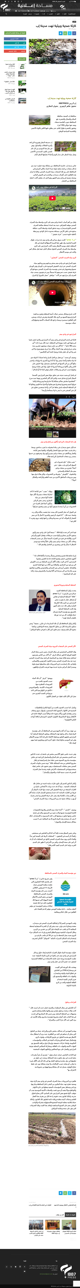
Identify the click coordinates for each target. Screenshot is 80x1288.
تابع (24, 43)
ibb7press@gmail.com (46, 1274)
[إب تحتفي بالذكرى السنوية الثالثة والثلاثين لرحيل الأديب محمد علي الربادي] (36, 1225)
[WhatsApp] (8, 1)
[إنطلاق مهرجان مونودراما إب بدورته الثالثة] (52, 1225)
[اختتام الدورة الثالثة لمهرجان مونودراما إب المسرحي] (69, 1225)
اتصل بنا (25, 14)
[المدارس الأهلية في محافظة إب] (22, 100)
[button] (6, 14)
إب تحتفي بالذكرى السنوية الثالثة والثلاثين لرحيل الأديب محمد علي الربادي (36, 1233)
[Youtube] (5, 1)
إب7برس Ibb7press (67, 103)
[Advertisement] (52, 80)
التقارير (58, 14)
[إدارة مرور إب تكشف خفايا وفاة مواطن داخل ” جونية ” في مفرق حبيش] (22, 74)
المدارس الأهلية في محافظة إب (10, 99)
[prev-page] (75, 1239)
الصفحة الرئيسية (71, 14)
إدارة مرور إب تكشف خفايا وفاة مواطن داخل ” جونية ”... (9, 73)
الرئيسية (74, 19)
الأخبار (65, 14)
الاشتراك (23, 51)
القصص (50, 14)
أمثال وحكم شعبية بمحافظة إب (10, 65)
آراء (44, 14)
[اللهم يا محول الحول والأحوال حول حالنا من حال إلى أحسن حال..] (22, 91)
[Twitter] (11, 1)
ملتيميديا (37, 14)
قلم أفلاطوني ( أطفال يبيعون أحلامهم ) (65, 1206)
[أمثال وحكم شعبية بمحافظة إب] (22, 66)
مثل (24, 39)
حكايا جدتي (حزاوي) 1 (9, 81)
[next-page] (72, 1239)
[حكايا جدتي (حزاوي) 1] (22, 83)
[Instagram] (18, 1)
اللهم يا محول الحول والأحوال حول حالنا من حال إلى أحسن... (9, 91)
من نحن (30, 14)
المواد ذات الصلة (70, 1215)
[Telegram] (15, 1)
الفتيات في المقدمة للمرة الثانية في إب (40, 1205)
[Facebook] (21, 1)
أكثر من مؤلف (60, 1215)
